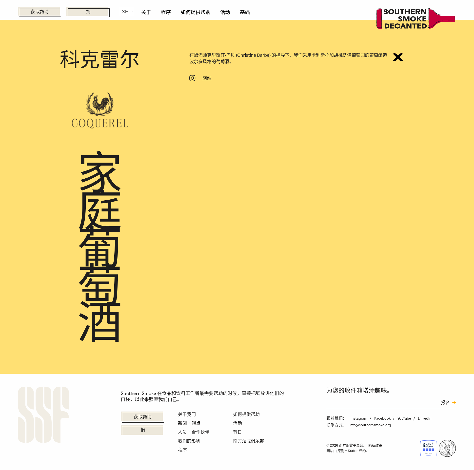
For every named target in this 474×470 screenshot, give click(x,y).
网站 (207, 78)
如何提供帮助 (195, 12)
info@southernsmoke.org (370, 425)
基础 (245, 12)
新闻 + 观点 (189, 423)
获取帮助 (40, 12)
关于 (146, 12)
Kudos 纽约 (357, 451)
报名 (445, 403)
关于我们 (187, 414)
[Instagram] (192, 79)
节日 (237, 432)
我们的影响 (189, 441)
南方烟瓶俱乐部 (248, 441)
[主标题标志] (416, 19)
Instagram (359, 418)
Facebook (382, 418)
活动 (225, 12)
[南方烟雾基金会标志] (43, 416)
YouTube (404, 418)
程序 (166, 12)
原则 (340, 451)
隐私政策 (375, 445)
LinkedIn (424, 418)
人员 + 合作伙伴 (193, 432)
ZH (125, 12)
